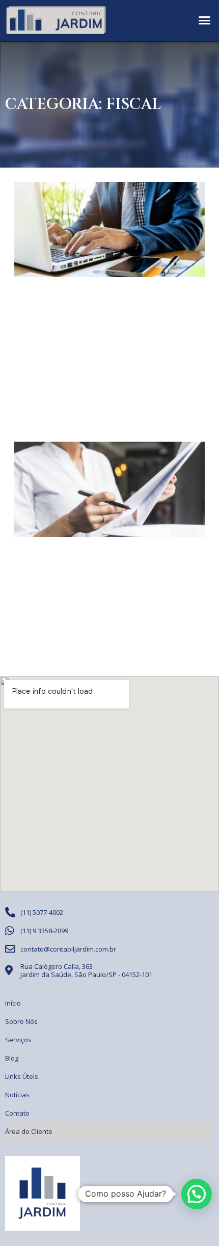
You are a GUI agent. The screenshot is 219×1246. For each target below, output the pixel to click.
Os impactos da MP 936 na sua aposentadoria (100, 561)
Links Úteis (21, 1076)
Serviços (18, 1039)
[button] (204, 20)
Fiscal (133, 104)
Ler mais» (29, 400)
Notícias (17, 1094)
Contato (17, 1113)
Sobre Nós (21, 1021)
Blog (11, 1058)
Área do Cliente (28, 1131)
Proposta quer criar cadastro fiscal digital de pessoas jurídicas (108, 308)
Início (13, 1003)
